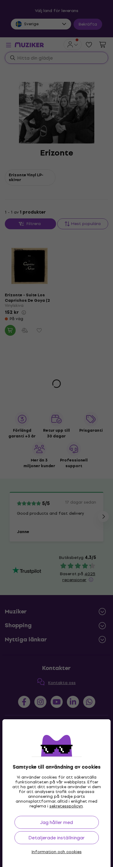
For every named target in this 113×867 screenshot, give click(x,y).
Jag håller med (56, 822)
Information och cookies (57, 852)
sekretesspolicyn (66, 806)
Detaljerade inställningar (56, 837)
